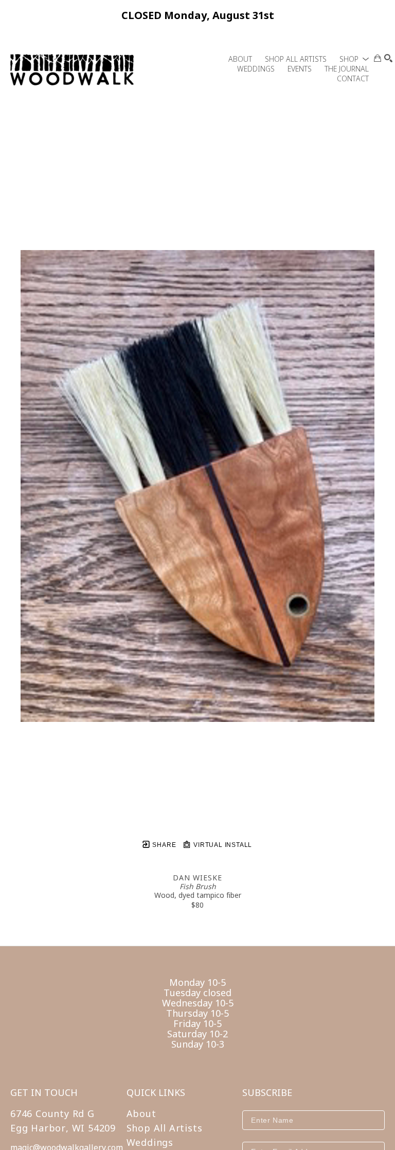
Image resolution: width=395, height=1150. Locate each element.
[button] (354, 59)
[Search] (388, 58)
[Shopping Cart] (377, 58)
